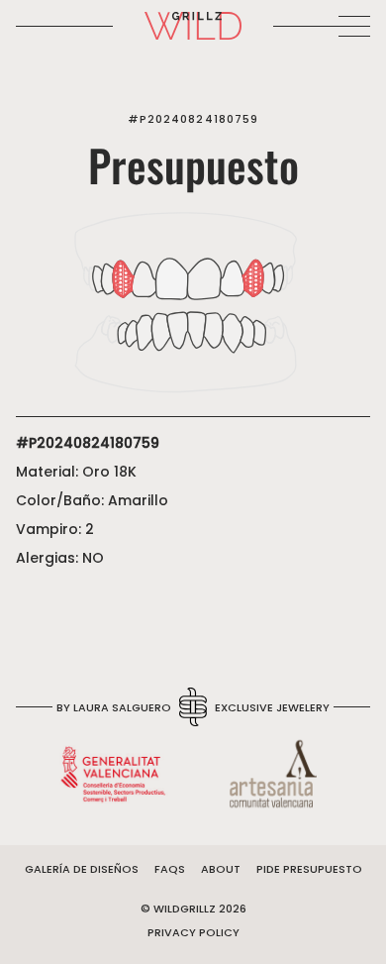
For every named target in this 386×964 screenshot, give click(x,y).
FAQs (169, 869)
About (221, 869)
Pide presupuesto (309, 869)
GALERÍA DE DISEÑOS (82, 869)
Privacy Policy (193, 932)
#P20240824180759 (193, 119)
